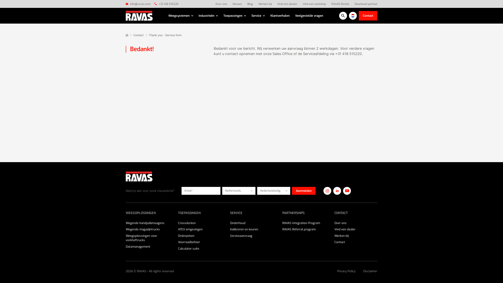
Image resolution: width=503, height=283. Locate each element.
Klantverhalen (280, 16)
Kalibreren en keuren (244, 229)
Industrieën (206, 16)
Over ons (221, 4)
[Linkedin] (337, 191)
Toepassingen (232, 16)
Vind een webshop (314, 4)
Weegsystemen (179, 16)
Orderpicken (186, 236)
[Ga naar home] (127, 35)
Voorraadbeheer (189, 242)
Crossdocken (187, 223)
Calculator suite (188, 249)
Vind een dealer (287, 4)
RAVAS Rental (340, 4)
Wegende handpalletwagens (145, 223)
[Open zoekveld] (343, 16)
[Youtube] (347, 191)
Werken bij (265, 4)
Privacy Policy (346, 271)
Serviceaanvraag (241, 236)
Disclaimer (370, 271)
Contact (368, 16)
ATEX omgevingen (190, 229)
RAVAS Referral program (299, 229)
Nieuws (237, 4)
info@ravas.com (140, 4)
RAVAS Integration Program (301, 223)
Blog (250, 4)
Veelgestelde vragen (309, 16)
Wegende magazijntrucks (143, 229)
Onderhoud (237, 223)
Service (256, 16)
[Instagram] (327, 191)
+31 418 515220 (168, 4)
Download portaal (366, 4)
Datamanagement (138, 247)
